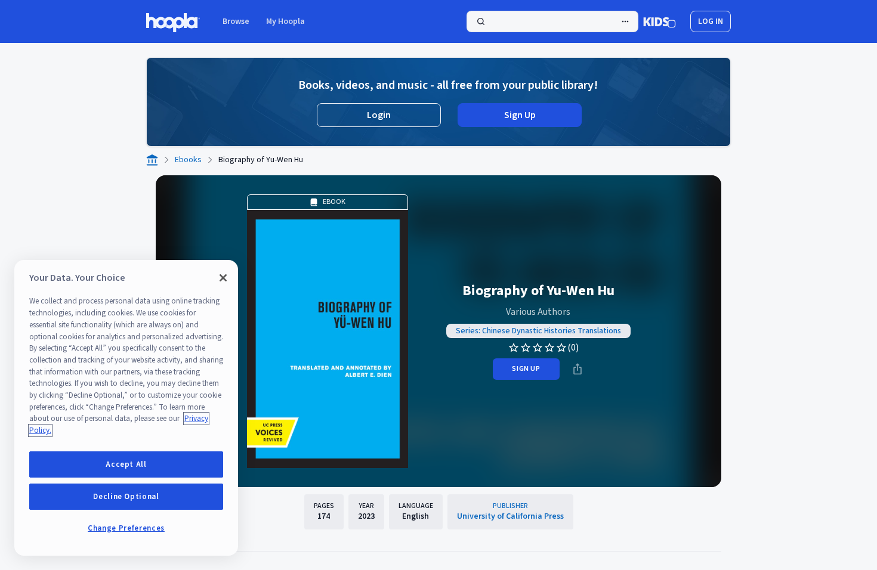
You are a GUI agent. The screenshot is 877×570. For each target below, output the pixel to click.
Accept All (126, 464)
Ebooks (188, 160)
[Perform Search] (552, 21)
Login (379, 115)
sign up (526, 369)
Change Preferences (126, 528)
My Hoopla (285, 21)
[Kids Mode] (659, 21)
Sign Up (520, 115)
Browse (236, 21)
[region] (126, 408)
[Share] (577, 369)
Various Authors (538, 311)
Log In (710, 21)
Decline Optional (126, 496)
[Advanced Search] (625, 21)
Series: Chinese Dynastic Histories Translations (538, 331)
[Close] (223, 278)
